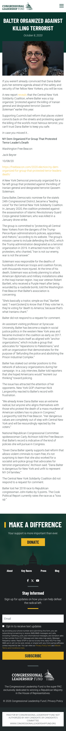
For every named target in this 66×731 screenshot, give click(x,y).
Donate (33, 542)
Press (43, 570)
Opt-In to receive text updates (23, 626)
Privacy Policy (55, 701)
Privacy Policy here (43, 645)
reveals (22, 94)
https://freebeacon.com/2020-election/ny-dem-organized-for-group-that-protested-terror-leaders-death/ (32, 170)
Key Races (26, 570)
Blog (57, 570)
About (10, 570)
